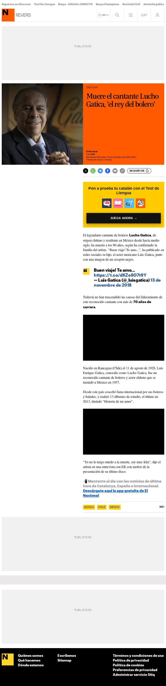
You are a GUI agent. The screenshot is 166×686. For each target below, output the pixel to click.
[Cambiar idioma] (144, 15)
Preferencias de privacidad (135, 670)
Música (89, 507)
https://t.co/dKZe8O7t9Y (120, 275)
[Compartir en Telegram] (100, 170)
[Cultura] (8, 15)
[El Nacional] (8, 660)
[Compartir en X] (85, 170)
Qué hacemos (29, 660)
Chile (101, 507)
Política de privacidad (131, 660)
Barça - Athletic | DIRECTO (75, 4)
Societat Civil (131, 4)
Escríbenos (66, 655)
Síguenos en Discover (16, 4)
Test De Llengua (44, 4)
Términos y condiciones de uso (138, 655)
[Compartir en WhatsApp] (93, 170)
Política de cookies (128, 665)
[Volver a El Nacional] (103, 15)
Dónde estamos (31, 665)
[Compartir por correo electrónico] (115, 170)
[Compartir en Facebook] (107, 170)
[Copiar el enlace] (122, 170)
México (114, 507)
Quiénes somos (30, 655)
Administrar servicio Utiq (134, 674)
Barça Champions (107, 4)
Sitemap (64, 660)
